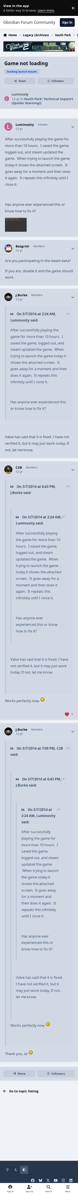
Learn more (8, 8)
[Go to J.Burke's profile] (8, 297)
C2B (19, 467)
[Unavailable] (16, 220)
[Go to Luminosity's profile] (6, 98)
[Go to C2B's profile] (8, 469)
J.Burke (21, 295)
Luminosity (20, 94)
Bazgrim (22, 246)
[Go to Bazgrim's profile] (8, 248)
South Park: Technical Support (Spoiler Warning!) (42, 101)
